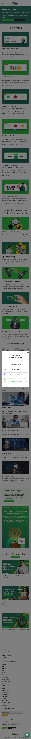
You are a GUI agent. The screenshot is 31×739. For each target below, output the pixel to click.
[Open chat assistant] (27, 735)
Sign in (21, 360)
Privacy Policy (14, 381)
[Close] (28, 352)
